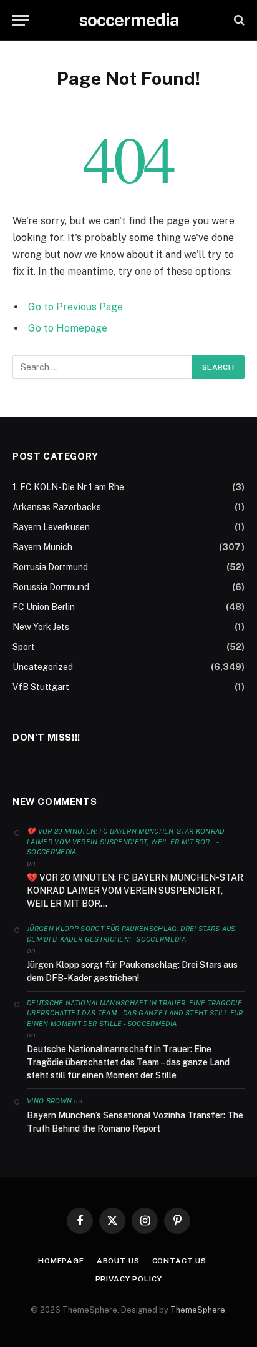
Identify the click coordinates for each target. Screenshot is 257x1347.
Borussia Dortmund (50, 587)
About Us (118, 1260)
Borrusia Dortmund (50, 567)
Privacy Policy (128, 1279)
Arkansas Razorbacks (56, 507)
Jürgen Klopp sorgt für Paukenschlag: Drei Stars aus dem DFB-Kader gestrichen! (132, 971)
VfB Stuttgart (40, 687)
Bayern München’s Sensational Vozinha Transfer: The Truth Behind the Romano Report (135, 1121)
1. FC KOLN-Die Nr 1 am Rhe (68, 487)
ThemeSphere (197, 1310)
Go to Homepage (67, 328)
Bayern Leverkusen (51, 527)
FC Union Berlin (43, 607)
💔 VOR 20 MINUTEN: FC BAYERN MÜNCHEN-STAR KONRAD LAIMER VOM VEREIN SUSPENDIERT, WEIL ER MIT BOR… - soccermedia (126, 841)
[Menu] (20, 20)
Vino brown (49, 1101)
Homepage (61, 1260)
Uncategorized (42, 667)
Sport (23, 647)
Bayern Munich (42, 547)
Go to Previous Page (75, 307)
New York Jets (40, 627)
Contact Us (179, 1260)
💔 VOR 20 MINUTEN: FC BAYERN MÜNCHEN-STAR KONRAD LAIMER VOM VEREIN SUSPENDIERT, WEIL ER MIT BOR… (135, 890)
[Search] (238, 20)
